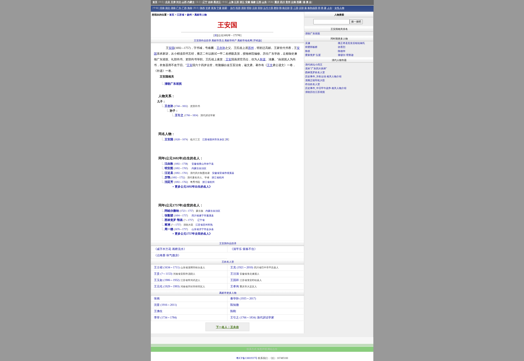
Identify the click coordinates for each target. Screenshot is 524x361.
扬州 (189, 14)
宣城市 (223, 173)
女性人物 (339, 8)
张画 (157, 298)
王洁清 (244, 273)
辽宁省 (201, 220)
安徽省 (195, 163)
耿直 (263, 59)
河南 (162, 8)
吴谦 (307, 43)
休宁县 (210, 163)
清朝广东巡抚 (173, 83)
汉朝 (301, 8)
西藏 (299, 2)
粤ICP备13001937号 (246, 358)
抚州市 (213, 139)
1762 (184, 182)
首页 (154, 2)
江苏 (236, 2)
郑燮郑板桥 (311, 47)
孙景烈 (341, 47)
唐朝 (276, 8)
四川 (282, 2)
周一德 (169, 229)
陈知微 (234, 304)
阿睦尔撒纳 (172, 210)
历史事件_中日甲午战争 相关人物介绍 (325, 88)
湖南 (173, 8)
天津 (173, 2)
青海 (213, 8)
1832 (184, 106)
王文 (270, 65)
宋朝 (260, 8)
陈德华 (341, 51)
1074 (184, 139)
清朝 (243, 8)
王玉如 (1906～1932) (177, 280)
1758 (184, 163)
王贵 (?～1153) (174, 273)
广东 (178, 8)
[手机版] (257, 40)
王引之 (179, 115)
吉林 (210, 2)
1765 (184, 168)
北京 (167, 2)
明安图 (169, 168)
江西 (258, 2)
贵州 (288, 2)
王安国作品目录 (202, 40)
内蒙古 (191, 2)
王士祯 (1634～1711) (179, 267)
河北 (178, 2)
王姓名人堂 (228, 261)
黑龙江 (217, 2)
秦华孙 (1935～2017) (243, 298)
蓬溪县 (210, 215)
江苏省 (180, 14)
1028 (177, 139)
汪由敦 (169, 163)
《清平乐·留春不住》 (243, 249)
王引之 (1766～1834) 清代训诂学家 (252, 317)
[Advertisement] (338, 130)
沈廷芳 (169, 181)
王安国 (169, 139)
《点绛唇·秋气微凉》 (167, 255)
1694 (177, 215)
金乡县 (210, 229)
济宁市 (202, 229)
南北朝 (286, 8)
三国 (295, 8)
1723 (183, 210)
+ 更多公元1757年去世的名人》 (192, 233)
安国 (171, 47)
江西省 (206, 139)
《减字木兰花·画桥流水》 (170, 249)
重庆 (276, 2)
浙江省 (215, 177)
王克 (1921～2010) (254, 267)
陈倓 (307, 51)
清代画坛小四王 (313, 64)
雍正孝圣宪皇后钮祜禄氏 (351, 43)
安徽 (247, 2)
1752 (181, 177)
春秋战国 (312, 8)
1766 (187, 115)
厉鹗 (167, 177)
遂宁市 (202, 215)
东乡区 (220, 139)
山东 (264, 2)
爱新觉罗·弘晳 (313, 55)
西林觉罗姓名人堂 (315, 72)
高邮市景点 (218, 40)
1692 (177, 163)
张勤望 (169, 215)
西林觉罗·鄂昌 (174, 220)
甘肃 (208, 8)
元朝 (254, 8)
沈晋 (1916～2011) (165, 304)
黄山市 (202, 163)
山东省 (195, 229)
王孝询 (243, 286)
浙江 (242, 2)
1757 (190, 210)
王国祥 (246, 280)
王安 (228, 59)
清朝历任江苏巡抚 (315, 92)
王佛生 (158, 311)
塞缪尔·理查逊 (345, 55)
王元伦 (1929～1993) (179, 286)
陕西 (202, 8)
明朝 (249, 8)
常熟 (210, 224)
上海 (231, 2)
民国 (238, 8)
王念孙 (221, 47)
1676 (177, 229)
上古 (329, 8)
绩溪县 (230, 173)
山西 (184, 2)
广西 (184, 8)
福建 (253, 2)
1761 (184, 173)
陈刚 (233, 311)
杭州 (221, 177)
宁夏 (219, 8)
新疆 (224, 8)
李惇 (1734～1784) (165, 317)
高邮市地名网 (244, 40)
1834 (194, 115)
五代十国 (268, 8)
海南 (189, 8)
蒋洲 (167, 224)
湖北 (167, 8)
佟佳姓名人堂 (312, 84)
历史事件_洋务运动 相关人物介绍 (323, 76)
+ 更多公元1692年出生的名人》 (192, 186)
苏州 (251, 47)
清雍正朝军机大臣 (315, 80)
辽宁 (204, 2)
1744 (177, 106)
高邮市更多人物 (227, 292)
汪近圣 (169, 172)
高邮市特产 (231, 40)
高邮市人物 (200, 14)
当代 (232, 8)
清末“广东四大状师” (316, 68)
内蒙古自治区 (199, 168)
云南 (293, 2)
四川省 (195, 215)
